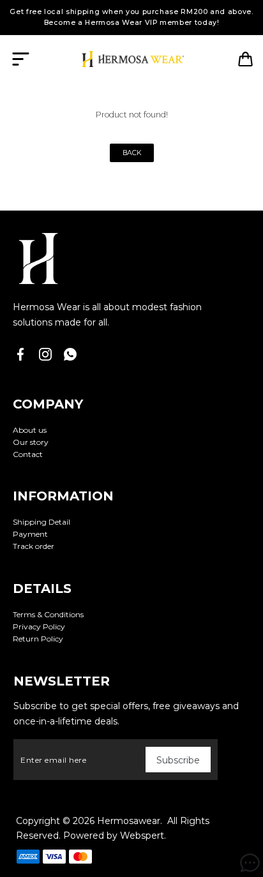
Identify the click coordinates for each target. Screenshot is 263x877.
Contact (28, 454)
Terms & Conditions (48, 614)
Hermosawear (128, 821)
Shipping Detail (41, 522)
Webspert (142, 835)
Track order (33, 546)
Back (132, 153)
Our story (31, 442)
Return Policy (38, 638)
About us (30, 430)
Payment (30, 534)
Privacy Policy (39, 626)
